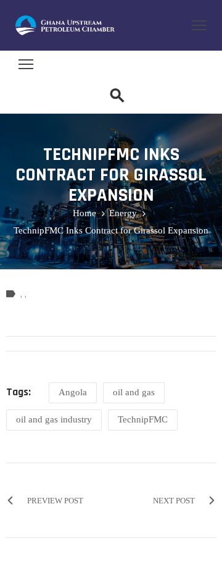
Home (84, 213)
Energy (123, 213)
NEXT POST (174, 500)
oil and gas (134, 392)
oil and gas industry (54, 419)
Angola (73, 392)
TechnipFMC (143, 419)
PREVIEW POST (55, 500)
